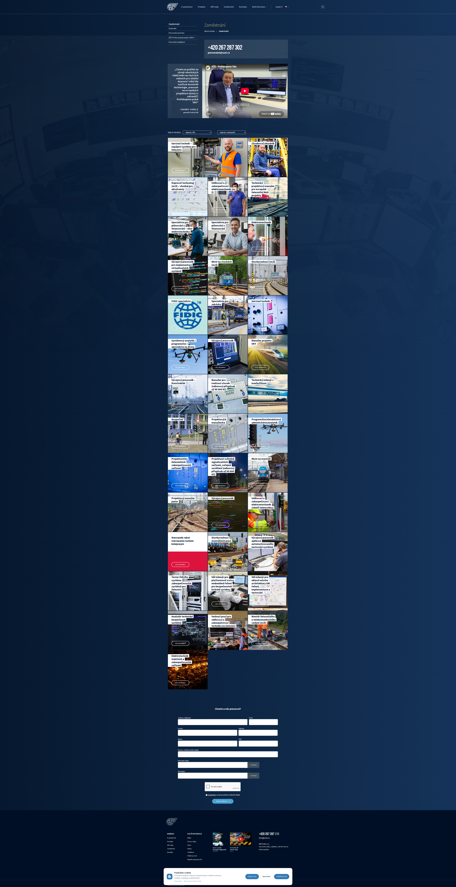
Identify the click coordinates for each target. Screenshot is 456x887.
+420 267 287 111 (269, 833)
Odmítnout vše (281, 876)
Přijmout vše (252, 876)
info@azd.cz (264, 838)
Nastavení (266, 876)
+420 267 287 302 (225, 47)
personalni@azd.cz (219, 52)
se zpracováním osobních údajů (224, 795)
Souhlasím (212, 795)
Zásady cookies (178, 881)
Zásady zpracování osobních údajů (192, 881)
